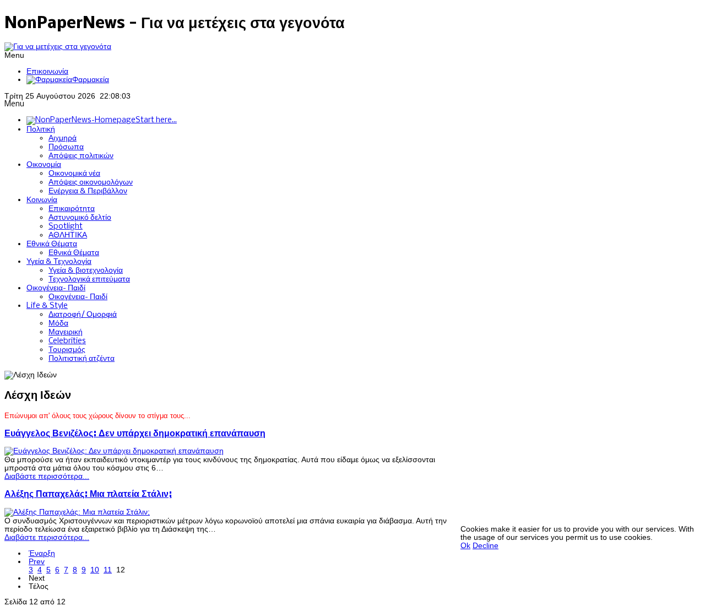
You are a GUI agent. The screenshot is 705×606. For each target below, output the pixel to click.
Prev (37, 562)
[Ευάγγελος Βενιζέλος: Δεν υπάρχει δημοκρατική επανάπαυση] (114, 451)
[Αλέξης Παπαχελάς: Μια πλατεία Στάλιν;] (77, 512)
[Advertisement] (582, 448)
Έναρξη (42, 553)
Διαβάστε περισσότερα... (46, 476)
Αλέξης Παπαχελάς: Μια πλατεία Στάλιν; (88, 494)
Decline (485, 546)
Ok (465, 546)
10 (94, 570)
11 (108, 570)
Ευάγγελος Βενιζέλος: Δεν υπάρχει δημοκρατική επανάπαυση (134, 434)
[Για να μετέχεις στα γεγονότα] (57, 46)
